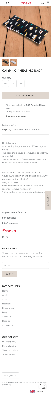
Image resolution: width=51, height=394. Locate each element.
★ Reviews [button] (48, 200)
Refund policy (9, 346)
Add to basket (25, 95)
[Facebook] (3, 237)
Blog (4, 312)
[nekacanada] (25, 3)
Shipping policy (10, 350)
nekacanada (13, 382)
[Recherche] (9, 3)
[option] (25, 31)
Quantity (6, 77)
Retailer (6, 321)
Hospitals (6, 303)
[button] (42, 386)
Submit (9, 274)
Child (4, 299)
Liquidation (8, 308)
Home (5, 291)
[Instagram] (7, 237)
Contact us (7, 325)
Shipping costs (9, 129)
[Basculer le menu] (3, 3)
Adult (5, 295)
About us (6, 316)
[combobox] (38, 391)
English (39, 391)
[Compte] (42, 3)
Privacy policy (9, 341)
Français (8, 375)
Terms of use (8, 354)
